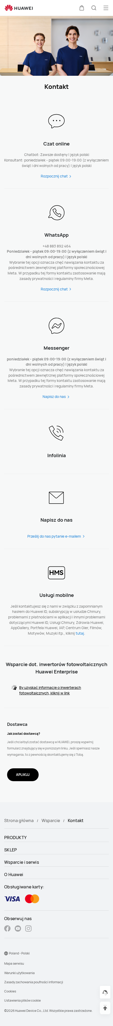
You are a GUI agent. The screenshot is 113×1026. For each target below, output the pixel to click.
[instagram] (28, 929)
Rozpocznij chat (54, 176)
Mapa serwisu (14, 963)
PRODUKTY (15, 837)
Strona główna (19, 820)
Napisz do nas (54, 396)
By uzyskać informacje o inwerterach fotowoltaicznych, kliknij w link (50, 690)
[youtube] (18, 929)
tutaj (80, 633)
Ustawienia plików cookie (22, 1000)
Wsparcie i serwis (21, 862)
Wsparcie (51, 820)
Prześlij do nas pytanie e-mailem (54, 536)
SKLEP (10, 849)
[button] (82, 8)
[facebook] (7, 929)
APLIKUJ (23, 774)
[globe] (6, 953)
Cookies (10, 991)
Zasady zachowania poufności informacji (33, 982)
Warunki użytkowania (19, 973)
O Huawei (13, 874)
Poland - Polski (19, 953)
